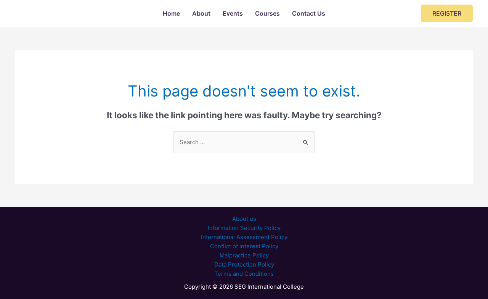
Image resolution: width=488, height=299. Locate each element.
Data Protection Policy (244, 264)
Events (233, 13)
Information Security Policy (244, 227)
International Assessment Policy (244, 237)
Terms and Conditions (244, 273)
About (201, 13)
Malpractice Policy (244, 255)
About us (244, 218)
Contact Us (308, 13)
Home (171, 13)
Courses (267, 13)
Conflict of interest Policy (244, 246)
